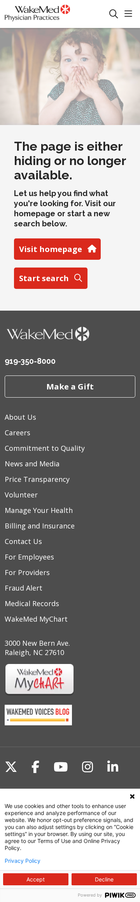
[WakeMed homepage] (57, 14)
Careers (17, 432)
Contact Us (23, 541)
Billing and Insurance (40, 525)
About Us (20, 417)
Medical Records (32, 603)
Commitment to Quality (45, 448)
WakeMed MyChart (36, 619)
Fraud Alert (23, 588)
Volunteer (21, 494)
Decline (104, 879)
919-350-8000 (30, 361)
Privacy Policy (22, 861)
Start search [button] (44, 278)
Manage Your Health (39, 510)
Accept (35, 879)
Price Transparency (37, 479)
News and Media (32, 463)
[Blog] (38, 722)
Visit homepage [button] (50, 248)
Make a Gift (70, 386)
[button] (129, 14)
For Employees (29, 556)
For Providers (27, 572)
